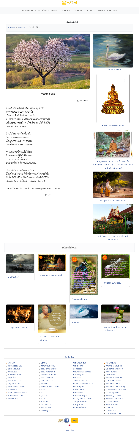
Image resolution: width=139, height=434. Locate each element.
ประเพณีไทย (13, 398)
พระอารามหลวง (112, 404)
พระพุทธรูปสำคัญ (113, 395)
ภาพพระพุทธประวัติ (114, 365)
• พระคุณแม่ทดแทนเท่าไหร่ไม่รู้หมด (113, 200)
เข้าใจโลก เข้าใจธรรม (112, 282)
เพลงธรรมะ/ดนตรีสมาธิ (83, 383)
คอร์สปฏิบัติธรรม (48, 410)
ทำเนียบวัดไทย (112, 401)
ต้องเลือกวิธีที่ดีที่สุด (80, 299)
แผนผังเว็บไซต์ (14, 368)
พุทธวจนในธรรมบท (114, 377)
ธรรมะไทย (70, 430)
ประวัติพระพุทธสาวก (114, 368)
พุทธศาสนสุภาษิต (113, 383)
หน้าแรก (11, 27)
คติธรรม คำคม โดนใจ (50, 386)
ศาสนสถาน (66, 10)
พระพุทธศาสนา (28, 10)
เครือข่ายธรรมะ (14, 380)
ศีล (42, 392)
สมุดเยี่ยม (12, 377)
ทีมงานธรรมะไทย (15, 365)
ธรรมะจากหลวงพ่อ (48, 368)
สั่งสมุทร (75, 322)
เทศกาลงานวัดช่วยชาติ (17, 392)
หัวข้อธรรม (77, 368)
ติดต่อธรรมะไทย (14, 374)
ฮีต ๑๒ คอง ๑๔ (80, 401)
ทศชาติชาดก (111, 371)
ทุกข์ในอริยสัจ (14, 277)
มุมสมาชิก (111, 10)
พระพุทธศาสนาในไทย (114, 398)
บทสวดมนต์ (78, 392)
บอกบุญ (100, 10)
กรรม (43, 389)
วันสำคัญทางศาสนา (114, 413)
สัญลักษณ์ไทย (14, 383)
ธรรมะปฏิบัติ (78, 386)
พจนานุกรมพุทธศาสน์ (82, 371)
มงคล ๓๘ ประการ (113, 380)
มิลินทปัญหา (78, 374)
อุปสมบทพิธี (111, 410)
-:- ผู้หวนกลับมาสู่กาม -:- (19, 327)
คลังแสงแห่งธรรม (80, 389)
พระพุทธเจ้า (111, 362)
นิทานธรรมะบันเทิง (48, 374)
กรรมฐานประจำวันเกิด (82, 398)
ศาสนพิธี (78, 10)
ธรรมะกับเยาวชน (48, 371)
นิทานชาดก (110, 374)
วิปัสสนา (44, 401)
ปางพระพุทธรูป (112, 392)
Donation (12, 389)
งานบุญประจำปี (79, 404)
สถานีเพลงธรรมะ (80, 380)
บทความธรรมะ (47, 380)
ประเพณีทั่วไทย (79, 407)
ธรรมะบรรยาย (47, 377)
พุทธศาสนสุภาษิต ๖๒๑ (115, 386)
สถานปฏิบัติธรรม (48, 365)
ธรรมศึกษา (42, 10)
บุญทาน (44, 395)
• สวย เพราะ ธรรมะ (113, 69)
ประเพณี (89, 10)
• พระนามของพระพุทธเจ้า (113, 125)
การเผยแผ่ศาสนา (15, 395)
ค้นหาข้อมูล (13, 371)
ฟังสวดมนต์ (46, 407)
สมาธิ (43, 398)
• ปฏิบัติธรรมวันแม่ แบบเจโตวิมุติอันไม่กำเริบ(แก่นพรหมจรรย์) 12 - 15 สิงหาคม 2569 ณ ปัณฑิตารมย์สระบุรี (113, 164)
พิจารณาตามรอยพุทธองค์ (51, 275)
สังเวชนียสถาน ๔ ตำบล (116, 389)
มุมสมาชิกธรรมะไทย (16, 386)
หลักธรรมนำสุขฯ (80, 395)
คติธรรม (54, 10)
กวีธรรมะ (22, 27)
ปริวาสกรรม (46, 404)
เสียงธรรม (77, 377)
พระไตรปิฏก (78, 365)
